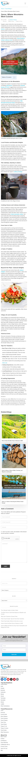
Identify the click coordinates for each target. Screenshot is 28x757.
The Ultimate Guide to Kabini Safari (9, 610)
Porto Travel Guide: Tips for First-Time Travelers (12, 618)
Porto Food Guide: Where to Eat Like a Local (11, 621)
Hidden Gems (11, 21)
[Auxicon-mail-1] (17, 679)
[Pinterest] (14, 679)
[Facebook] (2, 679)
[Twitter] (5, 679)
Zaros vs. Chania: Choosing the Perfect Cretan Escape (12, 502)
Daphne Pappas (13, 19)
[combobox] (14, 590)
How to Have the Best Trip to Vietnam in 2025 (12, 440)
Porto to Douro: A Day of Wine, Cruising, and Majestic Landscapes (12, 471)
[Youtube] (8, 679)
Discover (5, 21)
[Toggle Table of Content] (13, 77)
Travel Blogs (8, 8)
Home (2, 8)
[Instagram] (11, 679)
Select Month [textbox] (4, 600)
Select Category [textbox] (5, 590)
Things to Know (19, 21)
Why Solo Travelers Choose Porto (9, 616)
